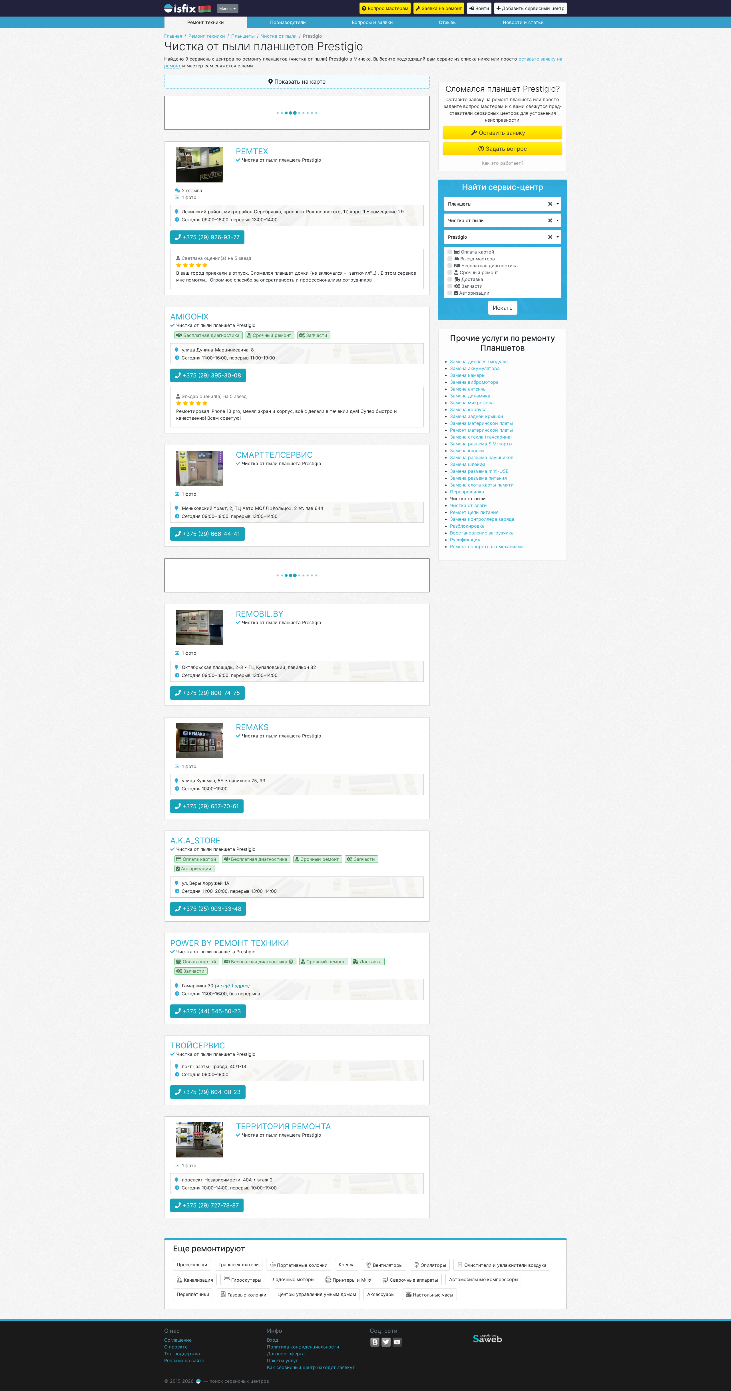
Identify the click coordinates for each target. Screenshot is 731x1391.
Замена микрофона (472, 402)
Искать (503, 307)
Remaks (252, 727)
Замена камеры (467, 375)
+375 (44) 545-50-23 (211, 1011)
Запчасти (471, 286)
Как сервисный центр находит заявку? (311, 1367)
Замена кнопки (467, 450)
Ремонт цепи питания (474, 512)
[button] (502, 204)
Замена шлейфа (467, 464)
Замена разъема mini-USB (479, 471)
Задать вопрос (505, 148)
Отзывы (448, 22)
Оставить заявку (501, 132)
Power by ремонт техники (229, 943)
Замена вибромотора (474, 382)
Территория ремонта (283, 1126)
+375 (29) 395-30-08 (211, 375)
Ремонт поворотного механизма (486, 546)
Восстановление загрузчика (482, 533)
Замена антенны (468, 389)
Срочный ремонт (478, 272)
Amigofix (189, 316)
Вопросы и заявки (372, 22)
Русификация (465, 539)
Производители (288, 22)
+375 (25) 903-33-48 (211, 908)
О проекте (176, 1347)
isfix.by (187, 8)
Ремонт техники (205, 22)
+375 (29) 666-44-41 (210, 533)
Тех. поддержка (182, 1353)
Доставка (471, 279)
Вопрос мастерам (388, 8)
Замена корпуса (468, 409)
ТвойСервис (197, 1045)
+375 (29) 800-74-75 (210, 693)
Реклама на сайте (184, 1360)
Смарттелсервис (274, 455)
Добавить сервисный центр (533, 8)
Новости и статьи (523, 22)
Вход (272, 1340)
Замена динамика (470, 396)
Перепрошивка (467, 492)
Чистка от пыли (279, 36)
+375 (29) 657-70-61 (210, 806)
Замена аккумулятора (475, 368)
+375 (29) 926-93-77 (210, 237)
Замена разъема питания (478, 478)
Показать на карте (299, 81)
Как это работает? (502, 163)
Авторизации (473, 293)
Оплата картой (476, 252)
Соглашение (178, 1340)
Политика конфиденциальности (303, 1347)
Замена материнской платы (481, 423)
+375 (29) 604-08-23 (211, 1092)
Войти (482, 8)
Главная (173, 36)
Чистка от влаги (468, 505)
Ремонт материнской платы (481, 430)
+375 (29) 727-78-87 (210, 1205)
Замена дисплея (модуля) (479, 361)
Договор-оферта (286, 1353)
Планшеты (243, 36)
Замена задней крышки (476, 416)
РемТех (252, 151)
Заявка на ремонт (442, 8)
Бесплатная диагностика (489, 265)
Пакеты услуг (282, 1360)
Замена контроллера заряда (482, 519)
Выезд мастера (477, 259)
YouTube (397, 1342)
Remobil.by (260, 614)
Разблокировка (467, 526)
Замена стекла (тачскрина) (481, 437)
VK (374, 1342)
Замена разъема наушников (481, 457)
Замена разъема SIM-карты (481, 444)
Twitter (386, 1342)
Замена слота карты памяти (482, 485)
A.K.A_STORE (195, 840)
